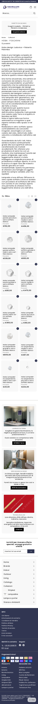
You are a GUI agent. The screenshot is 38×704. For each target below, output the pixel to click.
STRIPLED (19, 529)
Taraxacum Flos (25, 687)
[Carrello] (31, 7)
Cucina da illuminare (26, 675)
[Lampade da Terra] (19, 416)
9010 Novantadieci (19, 488)
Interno (4, 667)
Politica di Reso (7, 623)
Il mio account (7, 636)
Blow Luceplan (24, 672)
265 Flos (22, 670)
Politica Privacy (7, 626)
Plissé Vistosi (24, 680)
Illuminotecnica (7, 672)
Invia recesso (7, 633)
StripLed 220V (7, 682)
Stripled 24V (6, 680)
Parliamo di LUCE (25, 667)
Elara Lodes (23, 677)
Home (4, 37)
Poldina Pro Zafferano (27, 682)
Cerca (4, 631)
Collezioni (11, 37)
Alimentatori (6, 685)
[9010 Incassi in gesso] (19, 459)
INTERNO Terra (19, 443)
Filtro (7, 196)
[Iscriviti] (30, 551)
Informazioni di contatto (11, 618)
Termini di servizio (8, 628)
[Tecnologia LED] (19, 504)
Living (4, 675)
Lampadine (6, 677)
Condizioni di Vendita (10, 621)
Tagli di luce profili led (27, 685)
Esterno (4, 670)
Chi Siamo (5, 616)
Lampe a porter (8, 687)
